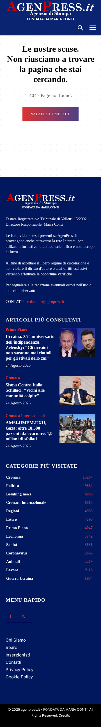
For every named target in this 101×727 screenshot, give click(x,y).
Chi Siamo (16, 640)
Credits (64, 715)
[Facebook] (10, 616)
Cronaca (13, 378)
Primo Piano (16, 330)
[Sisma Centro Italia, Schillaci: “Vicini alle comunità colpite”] (77, 390)
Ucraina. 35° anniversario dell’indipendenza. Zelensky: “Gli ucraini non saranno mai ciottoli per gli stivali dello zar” (30, 347)
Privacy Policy (19, 669)
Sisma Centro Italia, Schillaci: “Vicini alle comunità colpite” (25, 390)
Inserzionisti (18, 655)
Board (11, 647)
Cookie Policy (19, 677)
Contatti (13, 662)
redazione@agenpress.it (45, 302)
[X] (23, 616)
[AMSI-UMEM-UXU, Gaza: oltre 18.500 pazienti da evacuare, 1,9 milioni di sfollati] (77, 428)
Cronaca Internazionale (25, 416)
